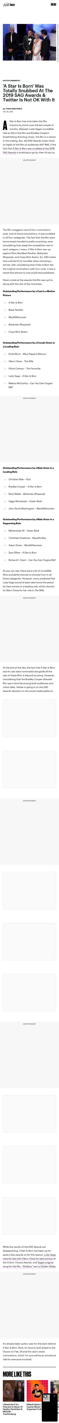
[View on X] (29, 718)
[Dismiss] (54, 1396)
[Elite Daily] (9, 4)
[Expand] (45, 1396)
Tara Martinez (14, 109)
